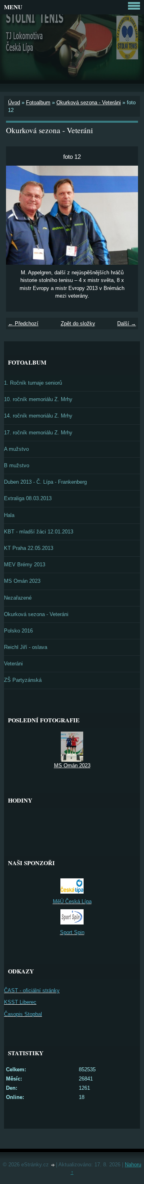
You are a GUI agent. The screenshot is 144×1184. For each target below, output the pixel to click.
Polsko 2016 (18, 631)
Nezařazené (18, 598)
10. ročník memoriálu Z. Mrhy (38, 399)
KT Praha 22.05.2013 (28, 548)
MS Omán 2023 (22, 581)
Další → (126, 323)
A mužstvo (16, 449)
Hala (9, 515)
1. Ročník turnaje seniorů (33, 383)
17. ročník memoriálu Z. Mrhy (38, 433)
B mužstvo (16, 465)
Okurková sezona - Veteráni (88, 102)
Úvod (14, 102)
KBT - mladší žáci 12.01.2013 (38, 532)
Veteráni (13, 664)
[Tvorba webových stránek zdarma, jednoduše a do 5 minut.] (53, 1165)
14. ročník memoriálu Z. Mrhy (38, 416)
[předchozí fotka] (19, 215)
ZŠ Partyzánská (23, 680)
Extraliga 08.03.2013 (28, 498)
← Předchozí (23, 323)
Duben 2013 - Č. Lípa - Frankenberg (45, 482)
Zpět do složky (78, 323)
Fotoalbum (38, 102)
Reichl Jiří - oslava (25, 647)
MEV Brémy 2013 (24, 565)
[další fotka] (125, 215)
